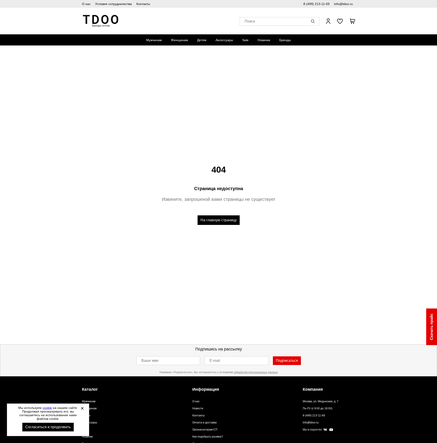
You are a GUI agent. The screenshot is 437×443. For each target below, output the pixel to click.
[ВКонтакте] (325, 430)
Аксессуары (224, 40)
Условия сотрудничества (113, 4)
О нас (86, 4)
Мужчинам (154, 40)
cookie (47, 408)
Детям (201, 40)
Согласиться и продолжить (48, 427)
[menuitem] (154, 40)
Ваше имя (149, 360)
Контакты (143, 4)
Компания (313, 389)
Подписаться (287, 360)
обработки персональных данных (256, 372)
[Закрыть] (82, 408)
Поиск (250, 21)
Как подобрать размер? (207, 436)
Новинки (264, 40)
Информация (205, 389)
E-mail (215, 360)
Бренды (285, 40)
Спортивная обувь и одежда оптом (100, 21)
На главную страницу (219, 220)
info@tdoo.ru (343, 4)
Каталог (90, 389)
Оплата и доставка (204, 422)
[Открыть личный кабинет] (328, 21)
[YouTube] (331, 429)
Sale (245, 40)
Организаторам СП (204, 429)
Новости (197, 408)
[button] (313, 21)
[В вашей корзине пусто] (352, 21)
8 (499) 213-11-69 (316, 4)
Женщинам (179, 40)
